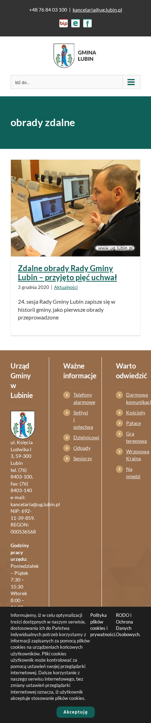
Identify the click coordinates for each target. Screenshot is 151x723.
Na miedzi (133, 472)
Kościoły (133, 412)
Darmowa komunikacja (133, 398)
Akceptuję (76, 712)
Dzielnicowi (80, 437)
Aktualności (66, 287)
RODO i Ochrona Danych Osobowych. (128, 624)
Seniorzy (80, 458)
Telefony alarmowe (80, 398)
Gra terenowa (133, 437)
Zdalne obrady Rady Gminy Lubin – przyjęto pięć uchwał (67, 272)
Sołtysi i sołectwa (80, 419)
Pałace (133, 423)
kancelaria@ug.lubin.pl (97, 10)
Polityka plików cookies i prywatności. (103, 624)
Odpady (80, 448)
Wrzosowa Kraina (133, 454)
